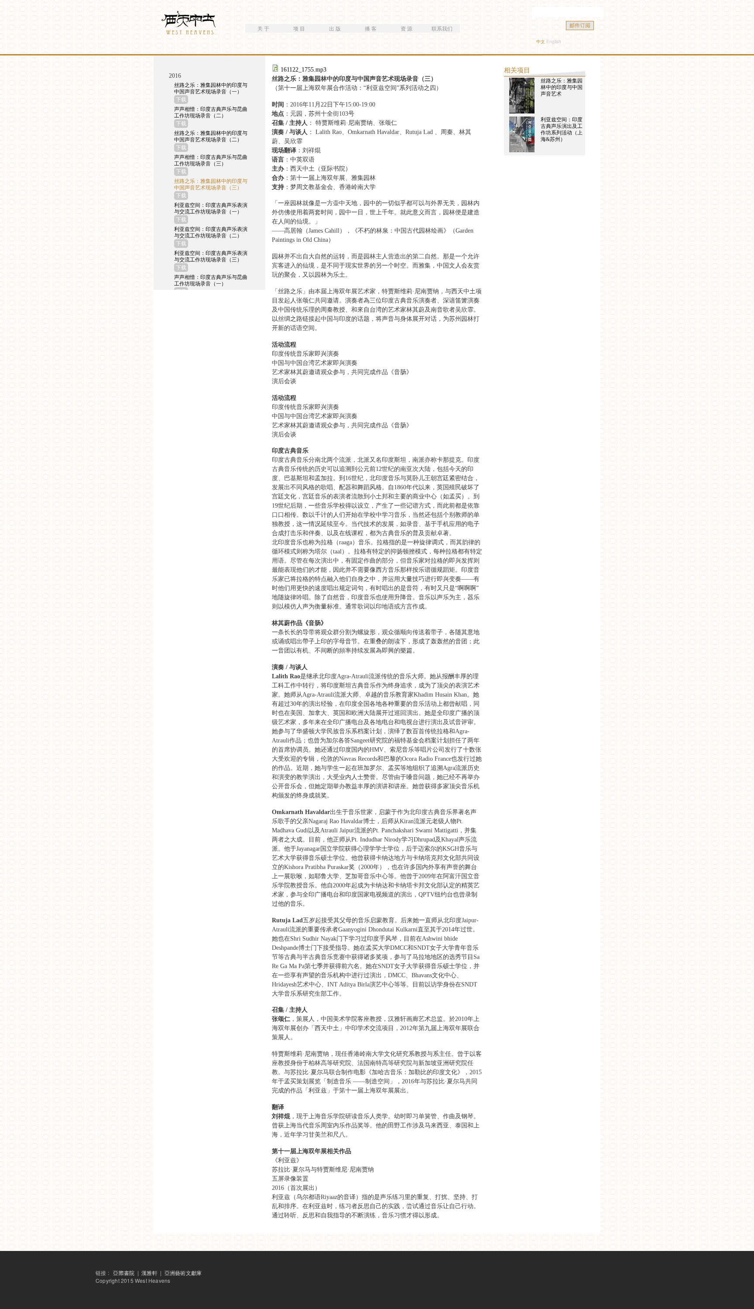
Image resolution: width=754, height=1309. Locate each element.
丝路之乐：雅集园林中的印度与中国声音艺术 (562, 87)
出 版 (335, 28)
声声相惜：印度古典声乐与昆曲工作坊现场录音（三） (210, 160)
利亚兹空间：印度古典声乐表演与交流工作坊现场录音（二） (210, 232)
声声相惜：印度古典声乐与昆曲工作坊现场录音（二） (210, 112)
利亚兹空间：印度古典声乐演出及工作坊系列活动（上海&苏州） (562, 129)
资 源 (406, 28)
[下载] (276, 69)
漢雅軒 (150, 1272)
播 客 (371, 28)
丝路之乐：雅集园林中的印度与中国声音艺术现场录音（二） (210, 136)
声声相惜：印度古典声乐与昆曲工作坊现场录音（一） (210, 280)
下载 (181, 99)
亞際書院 (123, 1272)
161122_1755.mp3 (303, 69)
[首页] (190, 24)
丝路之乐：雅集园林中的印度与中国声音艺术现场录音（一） (210, 88)
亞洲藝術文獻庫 (183, 1272)
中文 (540, 41)
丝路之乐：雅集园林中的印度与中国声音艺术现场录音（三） (210, 184)
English (553, 41)
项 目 (299, 28)
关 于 (263, 28)
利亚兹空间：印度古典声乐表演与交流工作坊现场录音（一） (210, 208)
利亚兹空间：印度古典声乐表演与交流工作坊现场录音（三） (210, 256)
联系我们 (442, 28)
